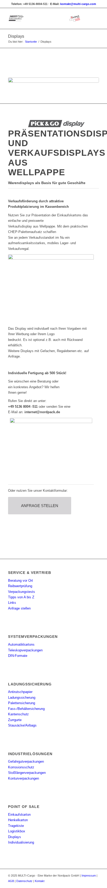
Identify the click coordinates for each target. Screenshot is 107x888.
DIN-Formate (17, 656)
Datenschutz (24, 881)
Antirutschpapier (20, 692)
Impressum (89, 875)
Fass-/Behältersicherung (26, 709)
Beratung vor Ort (20, 580)
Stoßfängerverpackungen (27, 773)
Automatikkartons (21, 644)
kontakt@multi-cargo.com (78, 3)
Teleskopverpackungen (25, 650)
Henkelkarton (18, 820)
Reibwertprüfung (20, 586)
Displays (16, 36)
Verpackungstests (21, 592)
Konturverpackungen (23, 778)
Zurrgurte (15, 720)
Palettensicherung (21, 703)
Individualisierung (21, 842)
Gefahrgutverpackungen (26, 761)
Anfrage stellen (19, 608)
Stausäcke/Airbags (22, 725)
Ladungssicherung (21, 697)
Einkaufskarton (19, 814)
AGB (11, 881)
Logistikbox (16, 831)
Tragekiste (16, 826)
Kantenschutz (18, 714)
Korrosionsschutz (21, 767)
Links (12, 603)
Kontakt (39, 881)
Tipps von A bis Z (21, 597)
